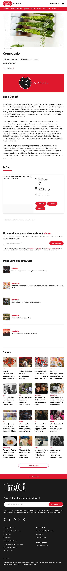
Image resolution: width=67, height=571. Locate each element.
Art (49, 8)
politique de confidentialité (52, 248)
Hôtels (44, 8)
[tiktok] (10, 519)
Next (61, 30)
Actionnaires (7, 534)
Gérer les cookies (9, 551)
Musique (54, 8)
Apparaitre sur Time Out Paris (44, 531)
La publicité (39, 534)
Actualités (6, 8)
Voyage (39, 8)
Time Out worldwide (42, 546)
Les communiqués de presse (12, 531)
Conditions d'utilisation (10, 547)
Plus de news (33, 466)
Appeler (40, 208)
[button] (31, 176)
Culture (33, 8)
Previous (6, 30)
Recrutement (7, 537)
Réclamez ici (31, 220)
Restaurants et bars (16, 8)
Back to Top (35, 477)
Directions (41, 203)
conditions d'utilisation (35, 248)
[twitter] (19, 519)
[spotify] (24, 519)
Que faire (26, 8)
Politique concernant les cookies (13, 544)
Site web (52, 203)
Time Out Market (41, 537)
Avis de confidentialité (10, 541)
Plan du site (7, 558)
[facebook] (15, 519)
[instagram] (5, 519)
